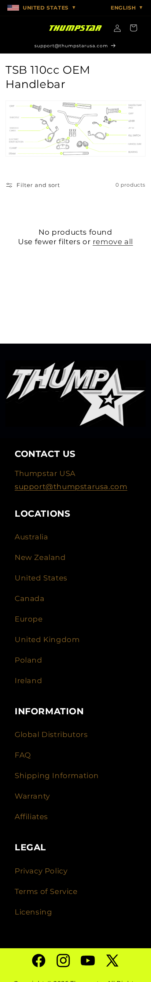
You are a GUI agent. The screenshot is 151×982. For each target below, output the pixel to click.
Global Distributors (51, 734)
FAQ (23, 755)
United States (41, 578)
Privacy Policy (41, 870)
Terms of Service (46, 891)
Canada (30, 598)
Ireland (28, 680)
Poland (29, 660)
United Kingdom (47, 639)
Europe (29, 619)
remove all (113, 241)
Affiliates (31, 816)
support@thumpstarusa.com (71, 486)
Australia (31, 536)
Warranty (32, 796)
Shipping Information (57, 775)
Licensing (33, 912)
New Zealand (40, 557)
